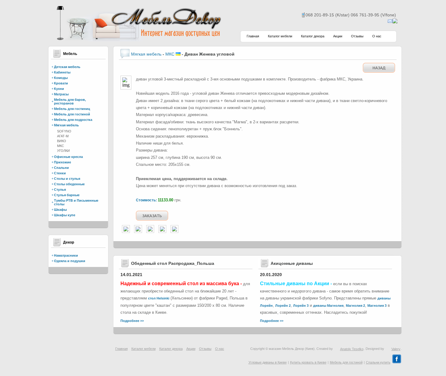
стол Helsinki (158, 298)
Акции (337, 36)
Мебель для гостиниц (72, 109)
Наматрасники (66, 255)
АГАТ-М (63, 136)
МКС (60, 146)
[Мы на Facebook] (397, 362)
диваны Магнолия (328, 305)
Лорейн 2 (283, 305)
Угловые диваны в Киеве (267, 362)
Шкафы (60, 209)
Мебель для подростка (73, 119)
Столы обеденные (69, 184)
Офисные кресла (68, 157)
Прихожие (62, 162)
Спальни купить (378, 362)
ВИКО (61, 141)
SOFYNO (64, 131)
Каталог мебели (280, 36)
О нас (376, 36)
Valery (395, 349)
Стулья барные (66, 195)
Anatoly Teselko (351, 349)
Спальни (61, 167)
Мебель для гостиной (72, 114)
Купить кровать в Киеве (308, 362)
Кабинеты (62, 72)
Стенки (60, 173)
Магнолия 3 (377, 305)
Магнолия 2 (355, 305)
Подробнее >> (132, 321)
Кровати (61, 83)
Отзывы (357, 36)
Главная (253, 36)
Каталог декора (312, 36)
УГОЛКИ (63, 150)
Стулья (60, 189)
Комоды (61, 78)
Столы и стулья (67, 178)
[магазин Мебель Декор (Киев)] (138, 39)
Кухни (59, 89)
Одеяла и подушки (69, 261)
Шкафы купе (64, 215)
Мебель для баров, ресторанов (70, 101)
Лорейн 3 (301, 305)
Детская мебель (67, 67)
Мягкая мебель (66, 125)
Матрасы (61, 94)
